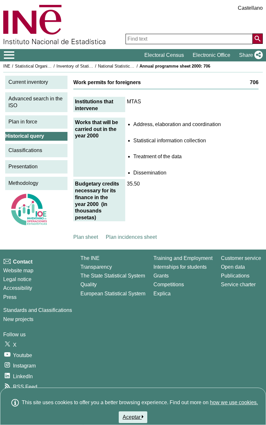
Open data (233, 267)
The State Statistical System (112, 275)
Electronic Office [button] (211, 55)
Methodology (23, 183)
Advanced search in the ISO (35, 102)
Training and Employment (182, 258)
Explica (162, 293)
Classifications (25, 150)
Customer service (241, 258)
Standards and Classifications (37, 310)
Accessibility (17, 288)
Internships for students (180, 267)
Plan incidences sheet (131, 237)
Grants (161, 275)
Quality (88, 284)
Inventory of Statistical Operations (88, 66)
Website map (18, 270)
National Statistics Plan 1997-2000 (130, 66)
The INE (90, 258)
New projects (18, 319)
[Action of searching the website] (257, 38)
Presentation (23, 166)
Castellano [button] (250, 8)
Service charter (238, 284)
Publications (235, 275)
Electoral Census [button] (164, 55)
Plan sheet (85, 237)
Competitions (168, 284)
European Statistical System (112, 293)
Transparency (96, 267)
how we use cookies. (234, 402)
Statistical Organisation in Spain (45, 66)
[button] (249, 55)
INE (6, 66)
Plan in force (22, 121)
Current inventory (28, 82)
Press (10, 297)
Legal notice (17, 279)
